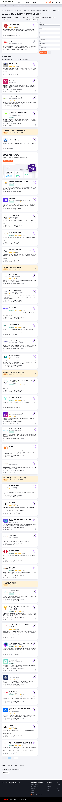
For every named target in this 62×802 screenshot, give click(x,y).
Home (3, 10)
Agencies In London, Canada (20, 10)
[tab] (4, 766)
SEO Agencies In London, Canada (34, 10)
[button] (53, 2)
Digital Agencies (9, 10)
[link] (28, 2)
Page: (13, 757)
